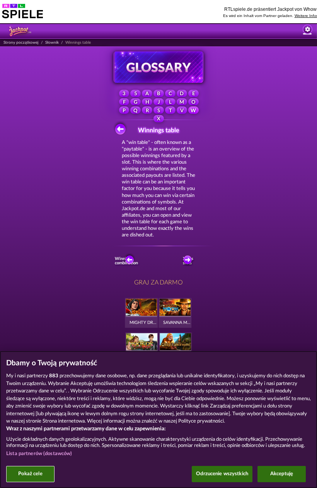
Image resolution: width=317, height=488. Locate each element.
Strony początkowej (20, 43)
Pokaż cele (30, 473)
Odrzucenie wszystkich (222, 473)
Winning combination (127, 261)
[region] (158, 419)
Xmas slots (188, 261)
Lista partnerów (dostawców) (39, 453)
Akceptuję (281, 473)
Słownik (52, 43)
